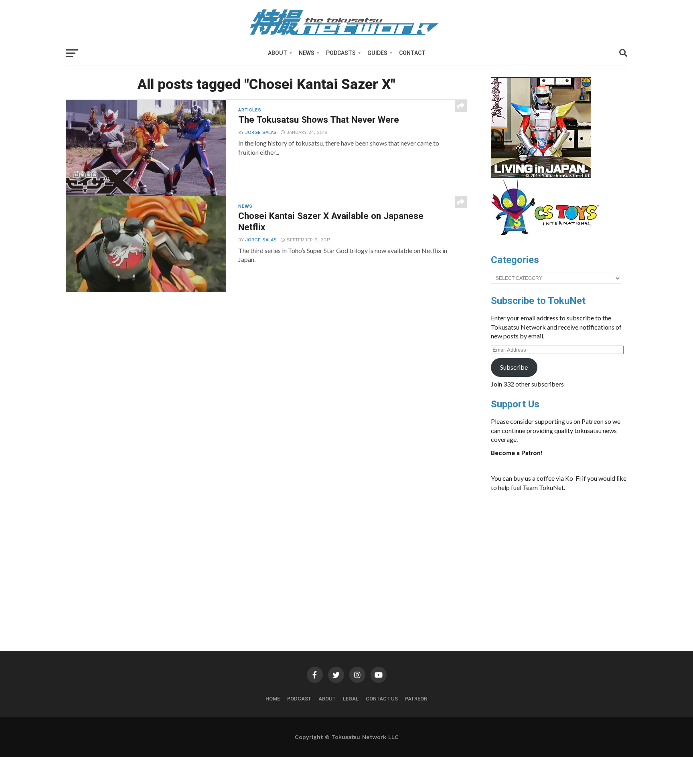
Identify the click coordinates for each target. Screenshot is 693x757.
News (306, 53)
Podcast (299, 699)
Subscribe (514, 367)
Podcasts (341, 53)
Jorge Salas (261, 132)
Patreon (416, 699)
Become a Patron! (516, 453)
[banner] (541, 175)
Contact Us (382, 699)
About (277, 53)
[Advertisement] (567, 558)
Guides (377, 53)
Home (272, 699)
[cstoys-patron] (548, 239)
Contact (412, 53)
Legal (351, 699)
